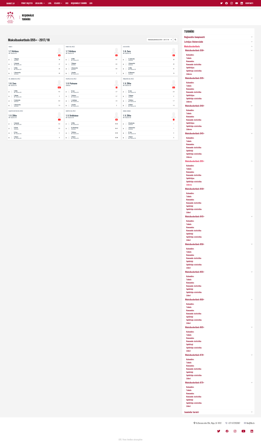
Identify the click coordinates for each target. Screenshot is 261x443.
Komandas (190, 61)
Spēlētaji (189, 344)
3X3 (66, 3)
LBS (90, 3)
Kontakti (249, 3)
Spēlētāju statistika (194, 98)
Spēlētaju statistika (194, 70)
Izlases (57, 3)
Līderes (189, 74)
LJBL (49, 3)
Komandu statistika (193, 64)
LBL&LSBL (39, 3)
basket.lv (11, 3)
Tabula (188, 58)
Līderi (188, 212)
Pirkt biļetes (27, 3)
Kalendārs (190, 54)
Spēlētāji (189, 150)
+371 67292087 (234, 423)
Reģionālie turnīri (79, 3)
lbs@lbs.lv (250, 423)
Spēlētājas (190, 67)
